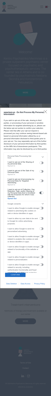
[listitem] (25, 157)
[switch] (41, 163)
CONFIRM (15, 275)
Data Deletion (11, 284)
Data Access (25, 284)
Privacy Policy (39, 284)
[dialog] (25, 198)
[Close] (46, 112)
